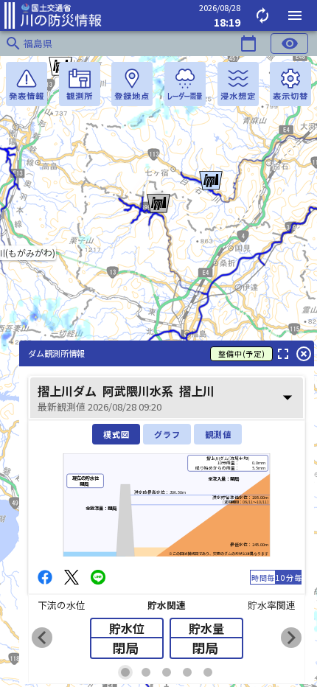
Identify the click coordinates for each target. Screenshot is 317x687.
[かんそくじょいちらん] (79, 84)
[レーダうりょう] (185, 84)
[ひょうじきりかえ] (290, 84)
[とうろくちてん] (132, 84)
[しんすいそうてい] (238, 84)
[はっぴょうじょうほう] (26, 84)
